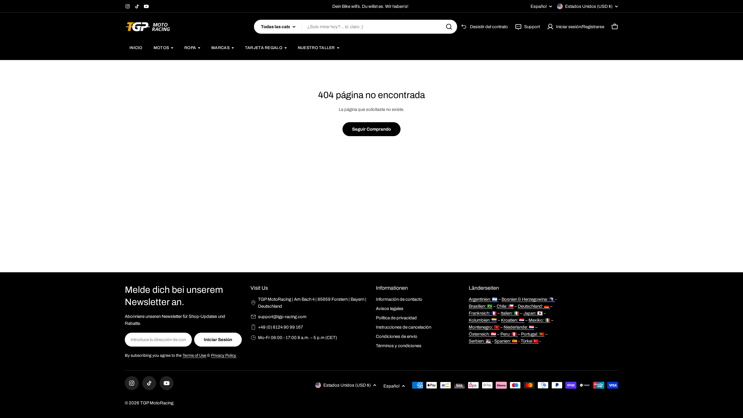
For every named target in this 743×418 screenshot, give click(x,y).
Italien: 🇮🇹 (510, 313)
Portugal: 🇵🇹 (532, 334)
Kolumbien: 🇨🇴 (483, 320)
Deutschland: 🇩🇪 (534, 306)
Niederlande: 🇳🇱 (519, 327)
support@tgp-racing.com (282, 316)
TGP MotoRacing (156, 403)
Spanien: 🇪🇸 (505, 341)
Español (539, 6)
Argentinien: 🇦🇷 (483, 299)
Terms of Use (194, 355)
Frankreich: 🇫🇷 (483, 313)
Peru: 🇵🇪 (509, 334)
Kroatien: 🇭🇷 (512, 320)
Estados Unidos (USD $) (588, 6)
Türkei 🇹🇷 (530, 341)
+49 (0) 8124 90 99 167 (280, 327)
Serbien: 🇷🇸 (480, 341)
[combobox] (355, 27)
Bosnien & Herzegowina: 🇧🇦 (528, 299)
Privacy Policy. (224, 355)
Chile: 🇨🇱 (505, 306)
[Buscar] (449, 26)
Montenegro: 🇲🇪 (484, 327)
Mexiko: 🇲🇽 (539, 320)
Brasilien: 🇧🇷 (481, 306)
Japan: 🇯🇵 (533, 313)
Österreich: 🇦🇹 (482, 334)
